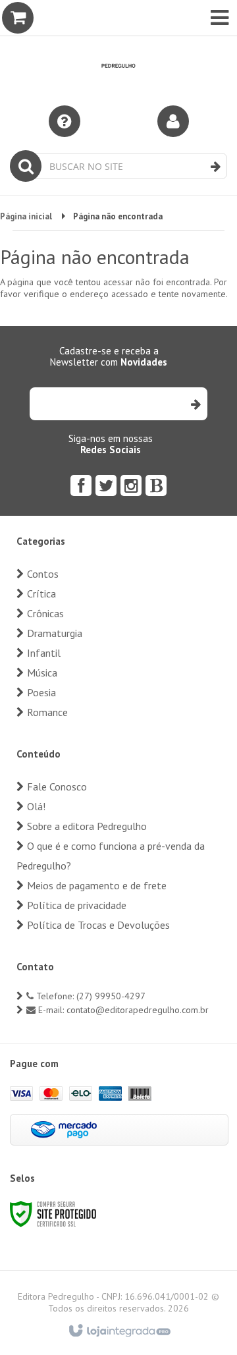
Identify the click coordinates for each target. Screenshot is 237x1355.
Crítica (41, 593)
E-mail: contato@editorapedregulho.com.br (122, 1010)
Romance (47, 712)
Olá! (36, 806)
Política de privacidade (76, 905)
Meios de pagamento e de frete (97, 885)
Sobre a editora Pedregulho (87, 826)
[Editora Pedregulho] (118, 46)
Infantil (44, 652)
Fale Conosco (57, 786)
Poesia (41, 692)
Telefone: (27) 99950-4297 (89, 996)
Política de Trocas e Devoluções (98, 924)
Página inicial (26, 216)
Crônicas (45, 613)
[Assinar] (195, 403)
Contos (43, 573)
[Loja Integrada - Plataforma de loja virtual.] (119, 1331)
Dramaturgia (54, 633)
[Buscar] (215, 166)
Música (42, 672)
